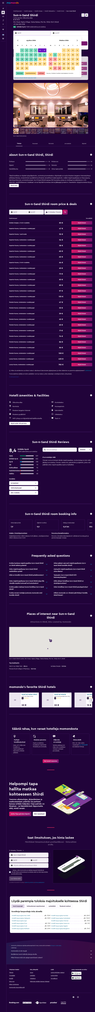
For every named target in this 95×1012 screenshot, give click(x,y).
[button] (3, 3)
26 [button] (40, 64)
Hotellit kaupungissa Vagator (59, 926)
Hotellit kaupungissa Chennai (59, 920)
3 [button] (31, 50)
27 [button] (44, 64)
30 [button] (27, 68)
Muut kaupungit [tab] (18, 906)
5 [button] (50, 55)
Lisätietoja (88, 370)
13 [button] (44, 55)
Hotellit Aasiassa (28, 11)
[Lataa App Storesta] (76, 977)
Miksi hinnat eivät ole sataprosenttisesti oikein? (27, 957)
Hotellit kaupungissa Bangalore (60, 928)
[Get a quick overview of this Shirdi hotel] (91, 155)
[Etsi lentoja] (3, 8)
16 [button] (26, 59)
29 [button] (22, 68)
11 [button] (35, 55)
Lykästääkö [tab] (52, 906)
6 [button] (44, 50)
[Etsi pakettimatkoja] (3, 20)
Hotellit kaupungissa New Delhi (21, 915)
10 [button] (31, 55)
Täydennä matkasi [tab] (65, 906)
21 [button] (17, 64)
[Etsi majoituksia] (3, 12)
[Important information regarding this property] (91, 514)
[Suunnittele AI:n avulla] (3, 24)
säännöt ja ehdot (29, 882)
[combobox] (30, 855)
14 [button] (17, 59)
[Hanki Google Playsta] (76, 973)
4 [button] (35, 50)
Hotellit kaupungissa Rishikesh (20, 928)
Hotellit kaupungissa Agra (19, 920)
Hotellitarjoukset (17, 11)
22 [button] (22, 64)
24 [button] (31, 64)
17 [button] (31, 59)
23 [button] (26, 64)
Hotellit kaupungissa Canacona (60, 923)
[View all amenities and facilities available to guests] (91, 395)
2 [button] (26, 50)
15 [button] (22, 59)
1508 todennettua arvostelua (36, 27)
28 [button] (18, 68)
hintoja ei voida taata (55, 945)
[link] (51, 761)
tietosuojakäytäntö (39, 882)
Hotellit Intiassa (38, 11)
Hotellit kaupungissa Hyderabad (60, 918)
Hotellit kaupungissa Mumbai (59, 915)
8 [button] (22, 55)
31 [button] (73, 68)
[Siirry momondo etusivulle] (13, 3)
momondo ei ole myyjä (19, 951)
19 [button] (40, 59)
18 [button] (35, 59)
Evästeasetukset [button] (14, 377)
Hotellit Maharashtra (50, 11)
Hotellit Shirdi (60, 11)
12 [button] (40, 55)
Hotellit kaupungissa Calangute (21, 918)
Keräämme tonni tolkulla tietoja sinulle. (24, 954)
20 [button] (44, 59)
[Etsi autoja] (3, 16)
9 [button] (26, 55)
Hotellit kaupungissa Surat (19, 926)
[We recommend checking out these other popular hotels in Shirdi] (91, 687)
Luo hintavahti (83, 745)
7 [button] (17, 55)
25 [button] (35, 64)
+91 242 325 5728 (19, 24)
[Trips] (3, 29)
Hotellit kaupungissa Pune (19, 923)
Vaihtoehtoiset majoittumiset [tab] (36, 906)
